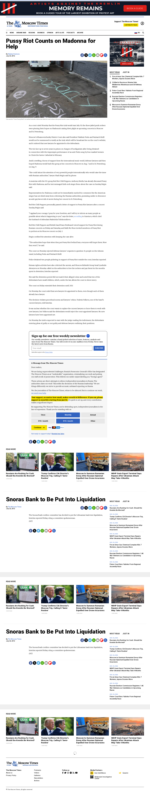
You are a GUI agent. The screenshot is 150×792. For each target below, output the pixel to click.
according (78, 216)
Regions (32, 33)
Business (40, 33)
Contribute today (130, 25)
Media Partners (96, 770)
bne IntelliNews (100, 773)
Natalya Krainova (13, 54)
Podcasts (71, 33)
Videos (36, 773)
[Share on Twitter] (86, 55)
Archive (80, 33)
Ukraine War (21, 33)
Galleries (37, 775)
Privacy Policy (49, 352)
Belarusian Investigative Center (103, 777)
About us (9, 773)
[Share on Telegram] (90, 55)
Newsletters (38, 778)
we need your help (38, 393)
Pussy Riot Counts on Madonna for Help (51, 43)
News (12, 33)
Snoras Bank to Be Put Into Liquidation (56, 499)
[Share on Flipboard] (101, 55)
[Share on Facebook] (82, 55)
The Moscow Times (14, 507)
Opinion (50, 33)
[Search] (143, 32)
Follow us (65, 770)
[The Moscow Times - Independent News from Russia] (27, 23)
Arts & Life (60, 33)
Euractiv (125, 773)
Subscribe (99, 348)
